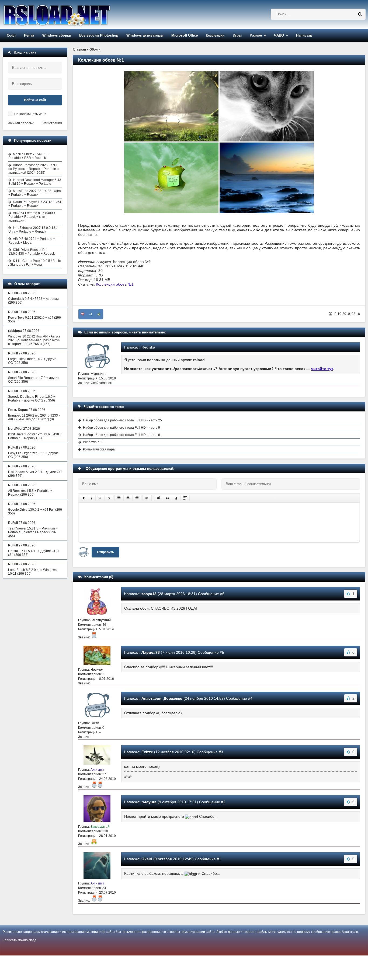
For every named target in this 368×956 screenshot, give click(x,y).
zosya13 (149, 594)
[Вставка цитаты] (167, 498)
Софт (11, 35)
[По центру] (128, 498)
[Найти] (360, 14)
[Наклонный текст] (92, 498)
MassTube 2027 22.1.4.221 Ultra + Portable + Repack (34, 193)
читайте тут (322, 369)
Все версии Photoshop (98, 35)
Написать (304, 35)
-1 (90, 314)
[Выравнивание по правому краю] (136, 498)
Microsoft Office (184, 35)
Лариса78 (150, 652)
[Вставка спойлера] (185, 498)
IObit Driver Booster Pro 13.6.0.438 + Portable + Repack (31, 251)
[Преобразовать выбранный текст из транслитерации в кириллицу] (176, 498)
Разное (256, 35)
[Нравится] (98, 314)
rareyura (149, 802)
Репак (29, 35)
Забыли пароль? (21, 123)
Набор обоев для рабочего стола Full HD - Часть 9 (121, 427)
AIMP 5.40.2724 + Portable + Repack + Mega (31, 240)
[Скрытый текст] (158, 498)
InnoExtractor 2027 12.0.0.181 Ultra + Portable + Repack (32, 229)
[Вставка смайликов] (147, 498)
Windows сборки (56, 35)
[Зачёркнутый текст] (108, 498)
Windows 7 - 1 (93, 442)
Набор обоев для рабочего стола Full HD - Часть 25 (122, 420)
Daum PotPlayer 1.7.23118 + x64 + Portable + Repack (34, 204)
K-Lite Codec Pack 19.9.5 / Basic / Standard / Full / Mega (34, 262)
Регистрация (52, 123)
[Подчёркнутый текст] (100, 498)
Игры (237, 35)
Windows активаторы (144, 35)
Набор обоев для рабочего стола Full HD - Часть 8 (121, 435)
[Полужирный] (84, 498)
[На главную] (70, 14)
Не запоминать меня (30, 114)
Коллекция (215, 35)
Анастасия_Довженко (161, 698)
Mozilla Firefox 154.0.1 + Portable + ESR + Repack (28, 156)
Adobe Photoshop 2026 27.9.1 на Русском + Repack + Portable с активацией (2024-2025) (33, 169)
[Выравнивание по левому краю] (119, 498)
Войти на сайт (35, 100)
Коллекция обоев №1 (115, 284)
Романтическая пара (99, 449)
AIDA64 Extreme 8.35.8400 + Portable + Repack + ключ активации (31, 216)
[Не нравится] (82, 314)
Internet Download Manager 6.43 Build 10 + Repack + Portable (34, 182)
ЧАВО (279, 35)
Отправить (105, 552)
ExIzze (147, 752)
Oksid (146, 859)
